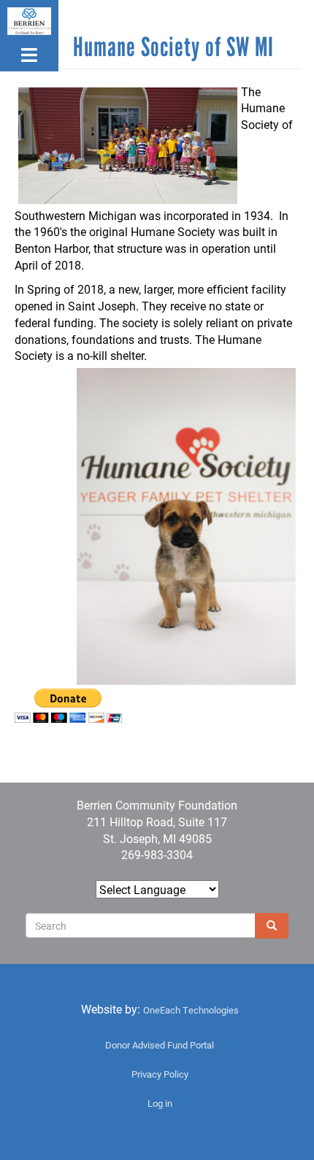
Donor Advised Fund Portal (159, 1044)
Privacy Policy (159, 1074)
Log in (160, 1103)
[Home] (29, 21)
